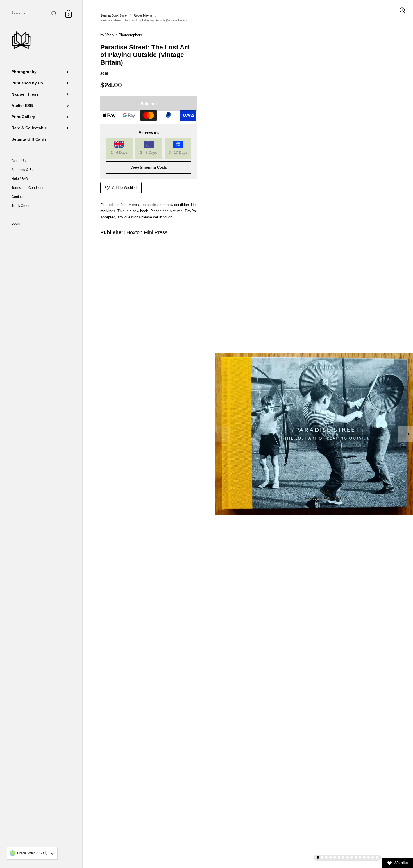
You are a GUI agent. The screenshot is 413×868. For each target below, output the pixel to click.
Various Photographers (123, 35)
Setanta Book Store (113, 15)
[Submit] (54, 14)
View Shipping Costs (148, 167)
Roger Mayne (143, 15)
